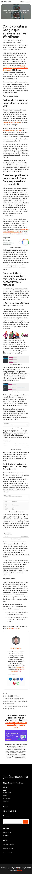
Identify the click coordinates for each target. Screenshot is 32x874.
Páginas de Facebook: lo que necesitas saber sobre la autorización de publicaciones (15, 701)
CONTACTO (6, 801)
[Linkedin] (10, 679)
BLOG (4, 790)
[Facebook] (17, 679)
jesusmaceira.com (12, 674)
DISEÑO (5, 795)
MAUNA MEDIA (7, 832)
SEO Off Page (14, 696)
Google (7, 696)
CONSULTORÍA (7, 792)
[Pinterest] (14, 683)
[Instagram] (21, 679)
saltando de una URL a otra (12, 122)
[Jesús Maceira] (6, 2)
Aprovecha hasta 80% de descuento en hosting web (16, 724)
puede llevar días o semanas (12, 130)
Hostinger (19, 870)
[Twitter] (14, 679)
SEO (6, 693)
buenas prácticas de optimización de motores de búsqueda (15, 68)
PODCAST (5, 835)
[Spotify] (17, 683)
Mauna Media (20, 667)
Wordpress (19, 869)
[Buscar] (25, 822)
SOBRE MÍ (5, 787)
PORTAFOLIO (6, 798)
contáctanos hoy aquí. (13, 628)
